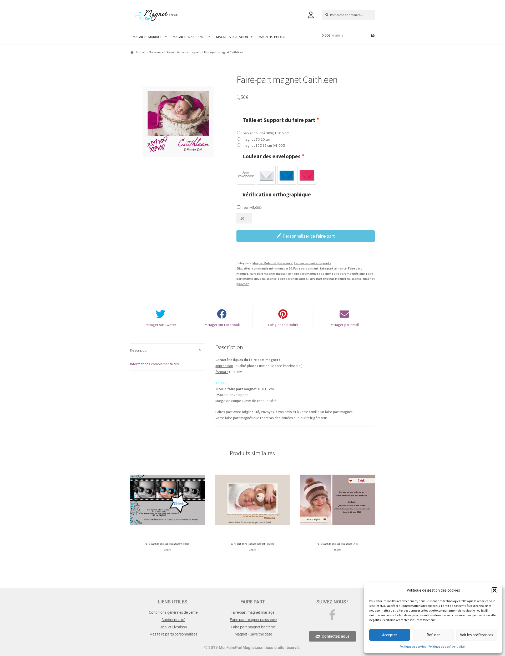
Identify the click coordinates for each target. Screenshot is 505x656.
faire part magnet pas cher (311, 274)
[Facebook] (332, 614)
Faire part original (321, 279)
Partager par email (344, 324)
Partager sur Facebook (222, 324)
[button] (494, 590)
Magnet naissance (348, 279)
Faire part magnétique (348, 274)
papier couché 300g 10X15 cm (266, 133)
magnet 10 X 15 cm (264, 145)
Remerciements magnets (184, 52)
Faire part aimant (306, 268)
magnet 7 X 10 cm (256, 139)
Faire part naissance (292, 279)
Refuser (433, 634)
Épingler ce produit (283, 324)
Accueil (140, 52)
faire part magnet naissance (270, 274)
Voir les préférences (476, 634)
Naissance (156, 52)
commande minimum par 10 (272, 268)
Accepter (389, 634)
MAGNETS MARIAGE (147, 36)
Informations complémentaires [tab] (154, 364)
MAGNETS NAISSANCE (189, 36)
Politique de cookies (413, 646)
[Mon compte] (310, 15)
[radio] (246, 175)
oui (253, 207)
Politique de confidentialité (446, 646)
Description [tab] (139, 350)
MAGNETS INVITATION (232, 36)
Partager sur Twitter (160, 324)
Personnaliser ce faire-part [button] (308, 236)
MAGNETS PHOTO (272, 36)
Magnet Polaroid (264, 263)
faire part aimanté (333, 268)
